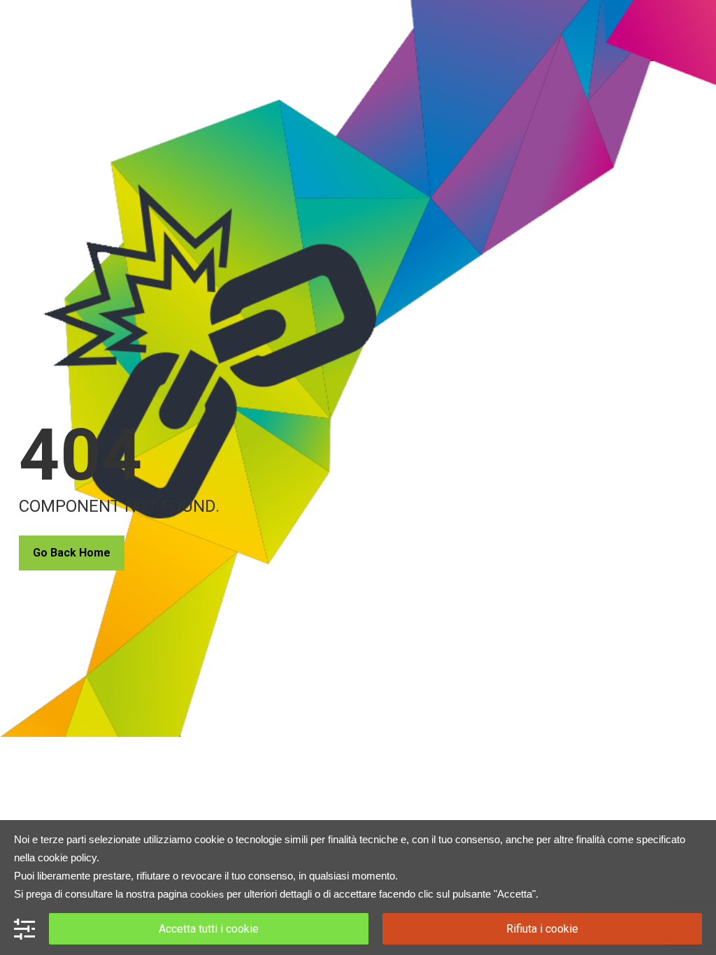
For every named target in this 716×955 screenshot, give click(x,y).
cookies (207, 894)
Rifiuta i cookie (542, 928)
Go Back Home (71, 552)
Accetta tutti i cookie (209, 928)
